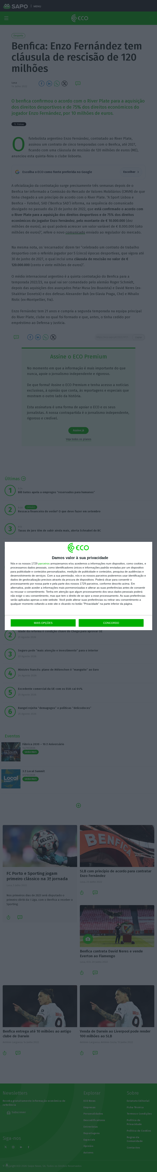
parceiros (44, 563)
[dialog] (78, 586)
